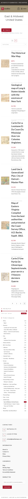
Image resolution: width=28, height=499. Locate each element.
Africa (4, 320)
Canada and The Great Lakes (10, 327)
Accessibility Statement (9, 472)
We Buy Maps (6, 467)
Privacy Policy (6, 456)
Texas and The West (8, 406)
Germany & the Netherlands (10, 367)
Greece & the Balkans (8, 369)
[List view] (15, 40)
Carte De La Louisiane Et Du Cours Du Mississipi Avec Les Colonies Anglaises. (17, 133)
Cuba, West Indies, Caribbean (10, 329)
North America (7, 333)
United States (6, 399)
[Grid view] (12, 40)
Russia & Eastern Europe (9, 375)
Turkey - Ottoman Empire (9, 392)
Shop (4, 465)
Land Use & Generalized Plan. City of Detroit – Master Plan (17, 176)
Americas (5, 325)
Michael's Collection (8, 381)
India (5, 338)
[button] (8, 66)
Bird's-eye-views (7, 345)
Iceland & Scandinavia (9, 371)
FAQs (4, 454)
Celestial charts (6, 356)
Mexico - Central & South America (11, 331)
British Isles (6, 363)
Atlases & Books (6, 342)
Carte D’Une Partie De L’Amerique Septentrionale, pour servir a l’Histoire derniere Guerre (19, 270)
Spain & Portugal (7, 377)
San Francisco (7, 351)
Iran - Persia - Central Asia (10, 390)
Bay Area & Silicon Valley (9, 349)
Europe (4, 361)
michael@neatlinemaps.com (14, 439)
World (4, 408)
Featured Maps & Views (8, 379)
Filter (24, 313)
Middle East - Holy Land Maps (10, 384)
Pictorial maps (6, 395)
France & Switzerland (8, 365)
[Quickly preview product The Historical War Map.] (8, 62)
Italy (5, 373)
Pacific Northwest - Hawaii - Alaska (11, 404)
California (5, 347)
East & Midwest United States (16, 50)
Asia (4, 336)
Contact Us (6, 451)
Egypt (5, 323)
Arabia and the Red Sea (9, 386)
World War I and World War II (10, 410)
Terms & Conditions (8, 470)
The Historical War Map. (18, 55)
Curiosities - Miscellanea (8, 358)
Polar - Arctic (6, 397)
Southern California (8, 353)
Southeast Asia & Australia (10, 340)
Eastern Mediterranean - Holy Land (12, 388)
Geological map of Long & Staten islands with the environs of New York (18, 93)
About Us (5, 449)
